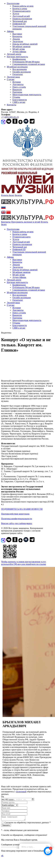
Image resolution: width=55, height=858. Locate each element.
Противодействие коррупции (15, 514)
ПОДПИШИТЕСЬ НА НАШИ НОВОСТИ (22, 509)
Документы (18, 84)
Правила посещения (22, 18)
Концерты (17, 36)
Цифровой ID (19, 24)
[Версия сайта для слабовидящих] (9, 224)
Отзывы (16, 97)
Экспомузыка (13, 77)
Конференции (19, 59)
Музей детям (18, 49)
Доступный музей (21, 16)
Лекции (16, 39)
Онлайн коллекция (21, 72)
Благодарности (19, 99)
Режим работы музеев (22, 6)
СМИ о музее (18, 102)
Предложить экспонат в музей (25, 222)
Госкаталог (17, 74)
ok (2, 855)
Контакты (11, 105)
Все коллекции (19, 69)
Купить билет (7, 195)
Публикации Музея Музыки (26, 61)
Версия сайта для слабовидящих (16, 523)
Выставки (17, 34)
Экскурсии (17, 41)
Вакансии (17, 89)
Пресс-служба (19, 87)
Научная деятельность (17, 56)
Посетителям (13, 3)
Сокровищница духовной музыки (28, 64)
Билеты (18, 195)
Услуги (15, 13)
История (16, 82)
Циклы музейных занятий (25, 44)
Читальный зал (19, 21)
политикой (21, 791)
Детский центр (14, 54)
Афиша (10, 31)
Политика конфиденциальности (16, 518)
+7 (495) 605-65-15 (10, 117)
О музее (10, 79)
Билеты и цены (19, 8)
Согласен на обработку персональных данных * (28, 822)
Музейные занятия (21, 46)
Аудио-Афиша (19, 51)
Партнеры (17, 92)
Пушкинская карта (21, 11)
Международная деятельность (26, 94)
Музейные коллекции (17, 67)
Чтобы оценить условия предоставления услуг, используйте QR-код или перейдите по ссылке (23, 562)
